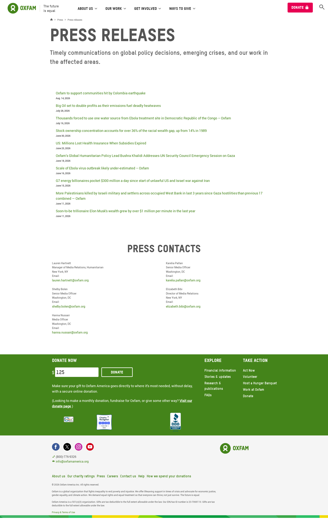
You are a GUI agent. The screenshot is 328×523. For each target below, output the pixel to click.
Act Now (249, 370)
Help (141, 476)
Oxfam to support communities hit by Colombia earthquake (101, 93)
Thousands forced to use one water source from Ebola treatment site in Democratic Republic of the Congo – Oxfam (143, 118)
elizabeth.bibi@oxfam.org (183, 306)
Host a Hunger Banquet (260, 383)
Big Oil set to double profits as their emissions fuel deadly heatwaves (108, 105)
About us (58, 476)
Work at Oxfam (253, 389)
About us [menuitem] (85, 8)
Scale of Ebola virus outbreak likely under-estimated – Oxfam (102, 168)
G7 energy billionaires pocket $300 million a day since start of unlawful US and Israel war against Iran (133, 180)
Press (101, 476)
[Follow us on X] (67, 447)
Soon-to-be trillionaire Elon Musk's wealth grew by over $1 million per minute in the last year (125, 211)
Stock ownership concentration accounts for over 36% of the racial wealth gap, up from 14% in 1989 (131, 130)
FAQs (208, 395)
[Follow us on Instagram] (78, 447)
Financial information (220, 370)
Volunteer (250, 377)
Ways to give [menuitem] (180, 8)
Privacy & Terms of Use (63, 512)
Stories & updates (217, 377)
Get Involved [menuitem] (145, 8)
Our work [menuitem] (113, 8)
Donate (297, 7)
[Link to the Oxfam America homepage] (20, 8)
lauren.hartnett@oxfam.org (70, 280)
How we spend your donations (169, 476)
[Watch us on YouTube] (90, 447)
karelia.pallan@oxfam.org (183, 280)
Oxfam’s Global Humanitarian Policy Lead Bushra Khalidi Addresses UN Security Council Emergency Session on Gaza (145, 155)
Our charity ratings (81, 476)
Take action (255, 360)
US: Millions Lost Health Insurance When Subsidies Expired (101, 143)
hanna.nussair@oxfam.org (70, 332)
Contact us (128, 476)
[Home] (52, 20)
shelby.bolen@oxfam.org (68, 306)
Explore (213, 360)
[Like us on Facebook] (56, 447)
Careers (112, 476)
